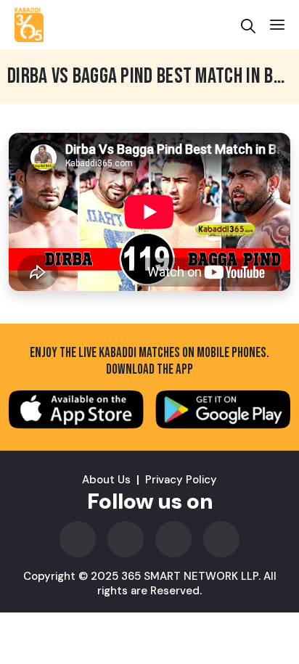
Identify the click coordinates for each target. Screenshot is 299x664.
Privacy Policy (181, 479)
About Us (106, 479)
